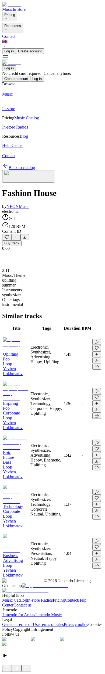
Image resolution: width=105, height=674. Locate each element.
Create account (30, 51)
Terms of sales (52, 624)
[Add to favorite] (6, 237)
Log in (9, 51)
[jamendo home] (11, 4)
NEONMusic (17, 206)
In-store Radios (40, 600)
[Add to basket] (96, 367)
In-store (19, 9)
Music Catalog (14, 600)
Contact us (22, 605)
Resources (12, 26)
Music (7, 9)
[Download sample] (24, 237)
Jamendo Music (48, 614)
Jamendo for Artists (18, 614)
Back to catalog (22, 167)
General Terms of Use (21, 624)
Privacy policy (76, 624)
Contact (8, 36)
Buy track (11, 243)
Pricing (9, 15)
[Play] (28, 176)
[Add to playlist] (15, 237)
